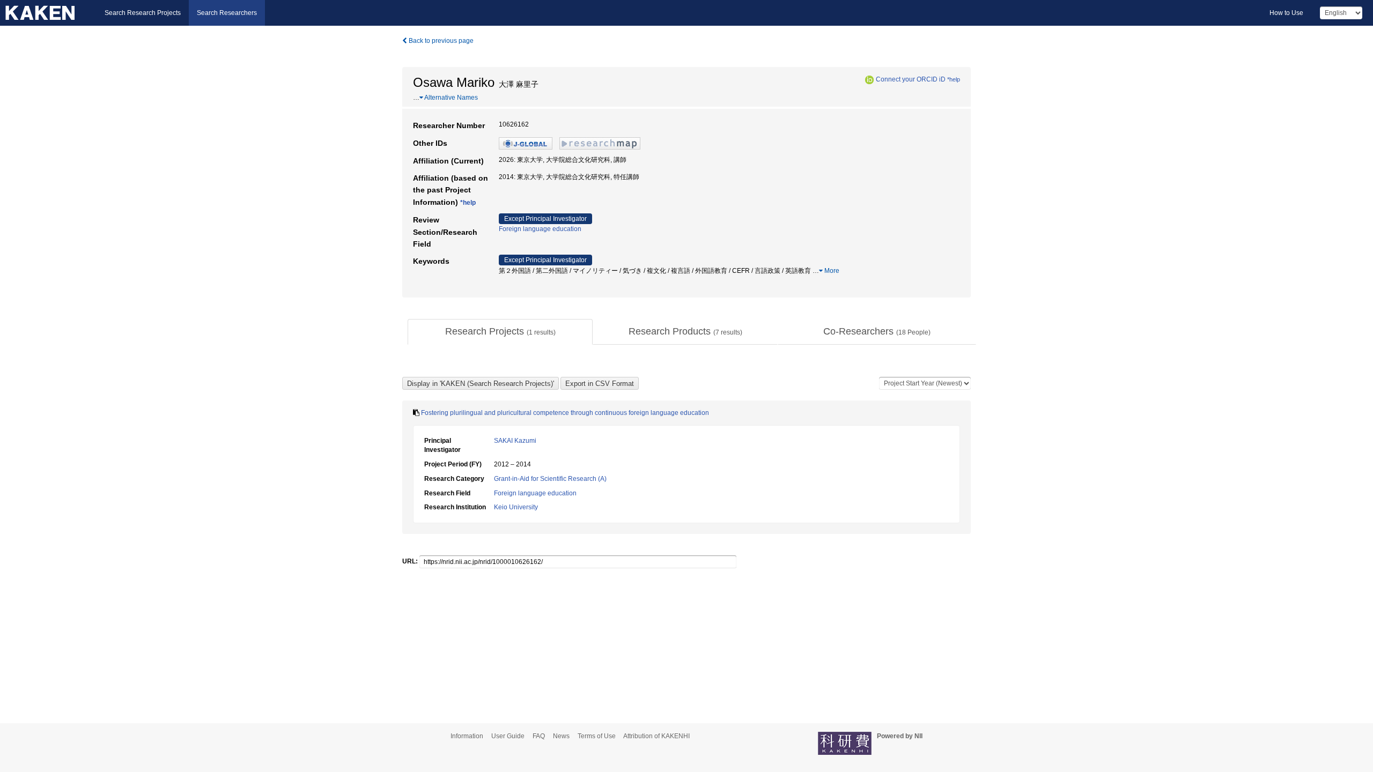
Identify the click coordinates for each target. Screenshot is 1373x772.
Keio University (516, 507)
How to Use (1286, 13)
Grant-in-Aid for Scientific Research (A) (550, 478)
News (561, 736)
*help (953, 79)
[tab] (500, 332)
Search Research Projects (143, 13)
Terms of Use (597, 736)
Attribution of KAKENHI (656, 736)
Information (467, 736)
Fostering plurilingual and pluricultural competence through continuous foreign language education (565, 413)
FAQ (539, 736)
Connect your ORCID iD (911, 79)
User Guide (508, 736)
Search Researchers (227, 13)
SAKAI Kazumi (515, 440)
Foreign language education (540, 229)
